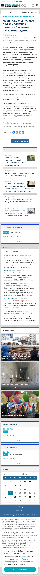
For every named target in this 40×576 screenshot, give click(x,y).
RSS (17, 511)
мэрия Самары (26, 123)
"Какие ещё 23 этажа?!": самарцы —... (18, 273)
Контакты (5, 507)
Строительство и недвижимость (12, 16)
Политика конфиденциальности (13, 515)
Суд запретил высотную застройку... (17, 286)
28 (30, 497)
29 (25, 481)
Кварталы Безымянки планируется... (17, 258)
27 (15, 481)
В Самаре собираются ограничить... (17, 301)
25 (15, 497)
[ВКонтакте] (13, 132)
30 (30, 481)
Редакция (13, 507)
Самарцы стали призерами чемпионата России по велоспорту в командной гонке (16, 213)
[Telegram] (20, 132)
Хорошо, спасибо (20, 569)
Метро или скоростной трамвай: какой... (18, 313)
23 (5, 497)
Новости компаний (31, 515)
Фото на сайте (8, 330)
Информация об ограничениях (29, 507)
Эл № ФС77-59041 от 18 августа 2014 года (18, 541)
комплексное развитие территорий (15, 126)
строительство (13, 123)
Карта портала (26, 511)
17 (10, 493)
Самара (31, 126)
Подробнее (13, 530)
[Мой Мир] (23, 132)
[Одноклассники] (17, 132)
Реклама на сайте (8, 511)
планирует (15, 116)
